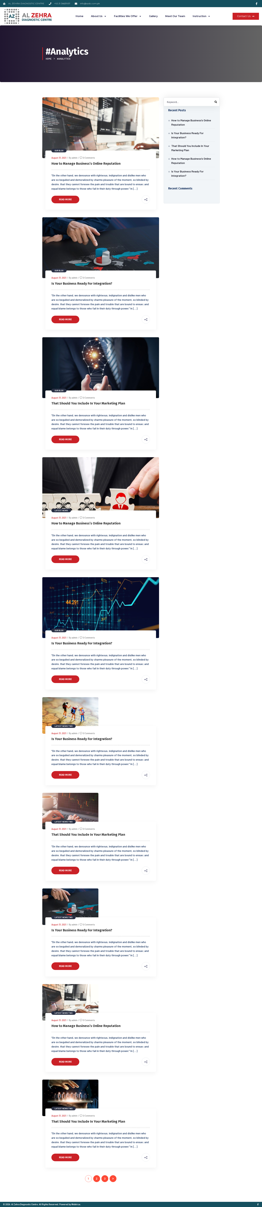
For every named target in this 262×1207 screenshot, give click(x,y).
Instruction (199, 16)
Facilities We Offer (126, 16)
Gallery (153, 16)
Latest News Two (63, 726)
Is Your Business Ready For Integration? (81, 283)
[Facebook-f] (258, 1204)
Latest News (61, 510)
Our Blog (59, 150)
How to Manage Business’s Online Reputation (86, 163)
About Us (96, 16)
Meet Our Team (175, 16)
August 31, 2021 (58, 157)
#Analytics (63, 58)
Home (79, 16)
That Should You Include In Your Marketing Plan (88, 403)
